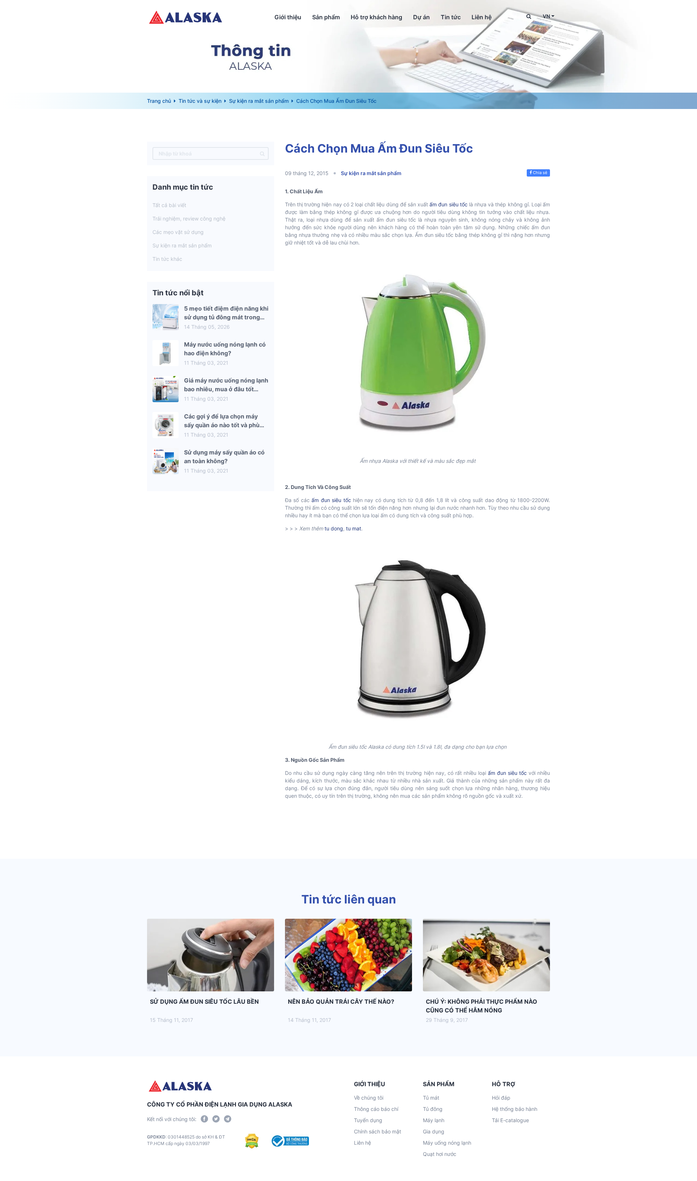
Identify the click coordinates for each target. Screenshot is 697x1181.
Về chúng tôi (368, 1098)
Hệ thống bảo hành (514, 1109)
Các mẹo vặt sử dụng (178, 232)
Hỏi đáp (501, 1098)
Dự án (421, 17)
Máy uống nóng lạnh (447, 1143)
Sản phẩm (326, 17)
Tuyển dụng (368, 1120)
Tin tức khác (167, 259)
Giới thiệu (287, 17)
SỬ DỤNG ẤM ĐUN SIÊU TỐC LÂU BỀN (204, 1001)
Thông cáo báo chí (376, 1109)
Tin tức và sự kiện (200, 101)
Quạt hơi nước (439, 1154)
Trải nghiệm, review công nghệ (188, 218)
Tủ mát (431, 1098)
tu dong (334, 528)
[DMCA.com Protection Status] (251, 1141)
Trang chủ (159, 101)
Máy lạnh (433, 1120)
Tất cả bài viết (169, 205)
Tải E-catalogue (510, 1120)
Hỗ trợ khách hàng (376, 17)
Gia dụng (433, 1131)
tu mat (353, 528)
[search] (262, 153)
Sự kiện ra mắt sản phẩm (259, 101)
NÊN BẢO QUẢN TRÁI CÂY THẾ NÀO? (341, 1001)
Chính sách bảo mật (377, 1131)
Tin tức (451, 17)
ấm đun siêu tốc (448, 204)
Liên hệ (482, 17)
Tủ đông (433, 1109)
